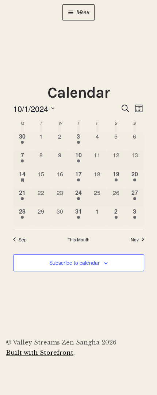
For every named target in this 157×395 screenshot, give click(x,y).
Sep (23, 239)
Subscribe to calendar (74, 262)
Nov (135, 239)
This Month (78, 239)
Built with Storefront (39, 352)
